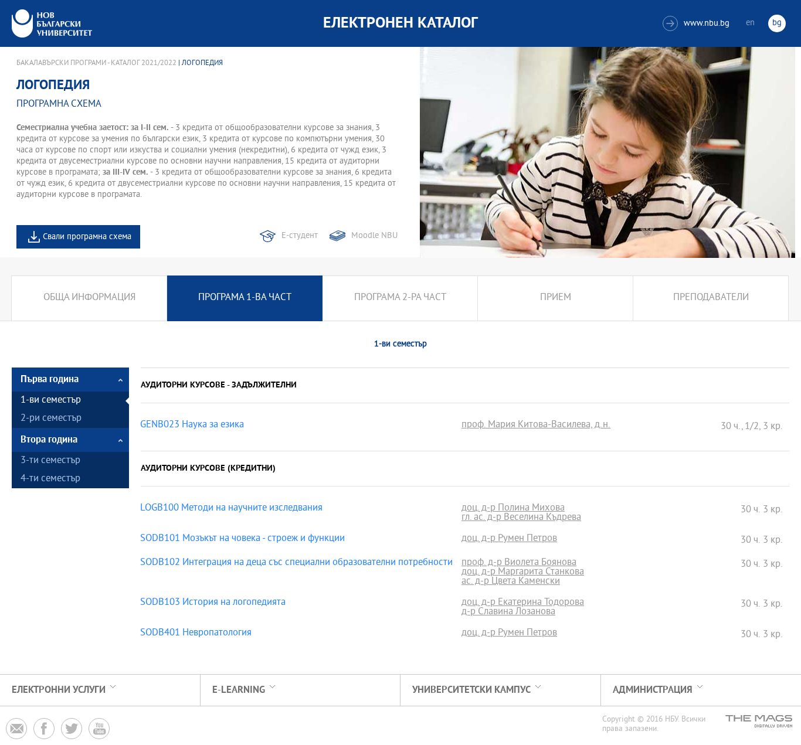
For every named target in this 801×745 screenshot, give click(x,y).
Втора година (49, 440)
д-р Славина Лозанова (508, 612)
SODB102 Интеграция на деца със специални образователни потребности (296, 563)
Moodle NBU (374, 235)
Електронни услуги (59, 690)
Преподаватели (711, 298)
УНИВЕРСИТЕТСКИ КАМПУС (471, 690)
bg (777, 23)
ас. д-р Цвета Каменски (510, 582)
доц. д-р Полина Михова (513, 508)
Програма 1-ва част (244, 298)
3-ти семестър (50, 461)
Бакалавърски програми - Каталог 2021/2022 (96, 63)
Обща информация (89, 298)
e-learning (238, 690)
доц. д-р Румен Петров (509, 539)
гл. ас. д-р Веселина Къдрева (521, 518)
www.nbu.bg (697, 23)
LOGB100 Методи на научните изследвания (231, 508)
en (750, 23)
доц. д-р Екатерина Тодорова (522, 603)
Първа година (50, 379)
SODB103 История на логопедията (213, 603)
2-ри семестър (51, 419)
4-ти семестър (50, 479)
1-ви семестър (51, 400)
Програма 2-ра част (400, 298)
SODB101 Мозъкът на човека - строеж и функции (242, 539)
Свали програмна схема (87, 237)
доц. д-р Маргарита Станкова (522, 572)
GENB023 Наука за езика (192, 425)
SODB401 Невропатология (196, 633)
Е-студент (299, 235)
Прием (555, 298)
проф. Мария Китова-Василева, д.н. (535, 425)
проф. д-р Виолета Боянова (518, 563)
